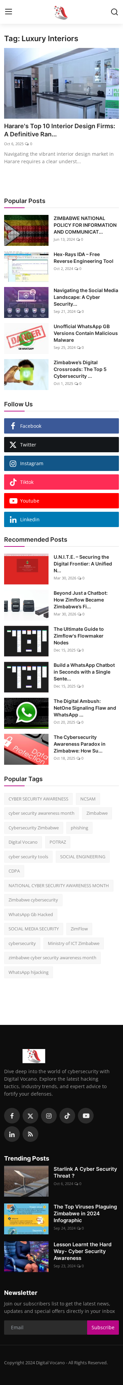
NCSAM (88, 799)
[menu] (8, 11)
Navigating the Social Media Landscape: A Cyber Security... (86, 297)
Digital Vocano (23, 842)
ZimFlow (79, 929)
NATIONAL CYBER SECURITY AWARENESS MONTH (59, 885)
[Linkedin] (12, 1134)
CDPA (14, 871)
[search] (114, 11)
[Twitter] (30, 1116)
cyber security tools (28, 857)
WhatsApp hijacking (29, 972)
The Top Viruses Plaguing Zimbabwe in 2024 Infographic (85, 1213)
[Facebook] (12, 1116)
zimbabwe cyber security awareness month (52, 958)
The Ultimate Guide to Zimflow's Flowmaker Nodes (79, 635)
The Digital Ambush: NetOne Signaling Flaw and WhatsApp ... (85, 707)
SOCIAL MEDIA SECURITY (34, 929)
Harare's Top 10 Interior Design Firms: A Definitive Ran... (59, 130)
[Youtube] (86, 1116)
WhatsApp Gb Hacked (31, 914)
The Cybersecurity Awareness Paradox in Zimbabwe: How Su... (80, 744)
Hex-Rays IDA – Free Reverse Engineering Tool (83, 257)
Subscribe (103, 1327)
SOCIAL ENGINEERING (82, 857)
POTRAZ (58, 842)
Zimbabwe (97, 813)
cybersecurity (22, 943)
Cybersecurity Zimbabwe (34, 828)
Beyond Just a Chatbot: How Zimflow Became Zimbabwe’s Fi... (81, 599)
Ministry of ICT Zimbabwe (73, 943)
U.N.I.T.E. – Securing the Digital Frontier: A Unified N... (83, 563)
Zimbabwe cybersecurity (33, 900)
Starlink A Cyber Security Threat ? (85, 1172)
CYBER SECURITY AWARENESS (38, 799)
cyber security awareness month (41, 813)
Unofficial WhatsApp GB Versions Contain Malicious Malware (86, 333)
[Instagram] (49, 1116)
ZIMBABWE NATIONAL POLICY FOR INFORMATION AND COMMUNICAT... (85, 225)
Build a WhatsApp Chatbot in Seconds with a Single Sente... (84, 671)
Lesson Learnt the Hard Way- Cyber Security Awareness (82, 1251)
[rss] (30, 1134)
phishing (79, 828)
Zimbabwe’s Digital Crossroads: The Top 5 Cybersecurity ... (80, 369)
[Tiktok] (67, 1116)
